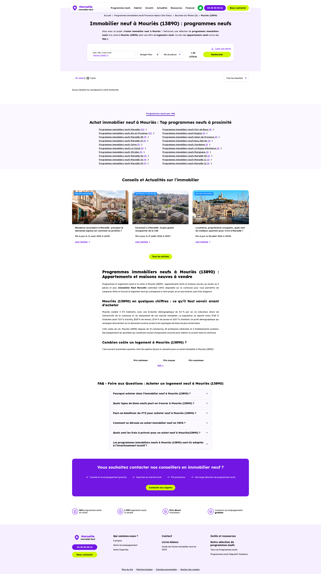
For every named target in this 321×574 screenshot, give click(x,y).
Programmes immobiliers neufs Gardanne (185, 144)
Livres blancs (170, 542)
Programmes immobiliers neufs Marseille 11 (186, 159)
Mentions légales (144, 569)
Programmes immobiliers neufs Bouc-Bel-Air (186, 141)
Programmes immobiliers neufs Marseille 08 (122, 137)
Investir (149, 8)
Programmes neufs (120, 8)
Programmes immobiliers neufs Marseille (121, 129)
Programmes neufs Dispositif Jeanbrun (229, 554)
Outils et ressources (223, 536)
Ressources (176, 8)
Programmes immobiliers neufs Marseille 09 (122, 163)
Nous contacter (238, 8)
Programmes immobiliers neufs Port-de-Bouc (187, 129)
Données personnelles (166, 569)
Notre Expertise (120, 549)
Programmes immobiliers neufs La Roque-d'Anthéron (191, 148)
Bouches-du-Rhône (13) (186, 15)
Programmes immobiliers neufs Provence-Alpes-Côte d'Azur (143, 15)
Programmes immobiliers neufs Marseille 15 (122, 141)
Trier (234, 78)
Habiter (138, 8)
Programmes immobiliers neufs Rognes (184, 133)
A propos (117, 540)
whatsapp (200, 8)
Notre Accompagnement (125, 545)
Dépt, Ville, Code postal (102, 53)
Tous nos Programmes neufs (223, 549)
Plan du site (127, 569)
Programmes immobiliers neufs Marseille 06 (123, 156)
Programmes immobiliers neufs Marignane (186, 152)
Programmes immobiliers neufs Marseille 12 (186, 163)
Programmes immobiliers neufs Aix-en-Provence (125, 133)
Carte (93, 78)
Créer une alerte (223, 48)
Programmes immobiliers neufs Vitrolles (120, 152)
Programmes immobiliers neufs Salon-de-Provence (190, 137)
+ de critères (193, 54)
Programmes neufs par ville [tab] (160, 113)
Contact (167, 536)
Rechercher (217, 54)
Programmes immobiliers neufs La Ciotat (121, 148)
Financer (190, 8)
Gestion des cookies (189, 569)
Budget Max (146, 54)
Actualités (162, 8)
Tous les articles (160, 256)
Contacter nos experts (160, 487)
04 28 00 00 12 (215, 8)
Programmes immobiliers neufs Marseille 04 (186, 156)
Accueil (107, 15)
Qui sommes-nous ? (125, 536)
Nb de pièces (170, 54)
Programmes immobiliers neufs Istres (119, 144)
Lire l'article (81, 242)
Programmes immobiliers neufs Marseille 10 (122, 159)
